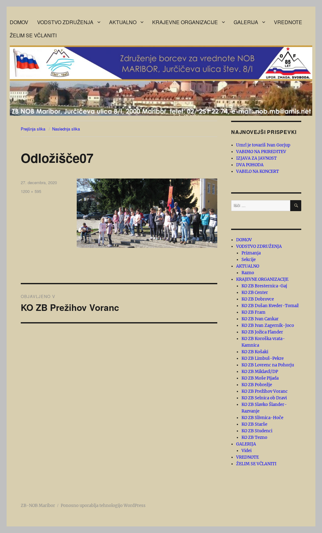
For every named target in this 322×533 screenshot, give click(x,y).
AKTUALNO (122, 22)
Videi (247, 450)
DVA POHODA (250, 165)
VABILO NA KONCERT (257, 171)
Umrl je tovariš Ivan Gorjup (263, 145)
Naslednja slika (66, 129)
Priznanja (251, 253)
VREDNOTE (288, 22)
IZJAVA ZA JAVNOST (256, 158)
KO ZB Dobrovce (258, 299)
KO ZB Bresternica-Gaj (264, 286)
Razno (248, 272)
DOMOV (19, 22)
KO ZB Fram (253, 312)
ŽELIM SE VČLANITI (33, 35)
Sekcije (249, 259)
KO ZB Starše (254, 424)
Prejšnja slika (33, 129)
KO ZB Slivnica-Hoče (262, 417)
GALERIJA (246, 22)
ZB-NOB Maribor (38, 505)
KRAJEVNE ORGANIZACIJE (185, 22)
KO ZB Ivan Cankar (260, 319)
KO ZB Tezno (254, 437)
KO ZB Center (255, 292)
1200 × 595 (31, 191)
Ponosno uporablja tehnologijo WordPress (103, 505)
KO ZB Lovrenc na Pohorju (268, 365)
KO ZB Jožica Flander (262, 332)
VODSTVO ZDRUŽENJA (65, 22)
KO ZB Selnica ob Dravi (264, 398)
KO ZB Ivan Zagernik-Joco (268, 325)
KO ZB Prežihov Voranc (265, 391)
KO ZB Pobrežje (257, 384)
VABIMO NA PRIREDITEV (261, 151)
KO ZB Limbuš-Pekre (263, 358)
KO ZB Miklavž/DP (260, 371)
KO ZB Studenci (257, 431)
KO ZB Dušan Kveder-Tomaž (270, 305)
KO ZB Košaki (255, 351)
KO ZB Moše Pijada (260, 378)
